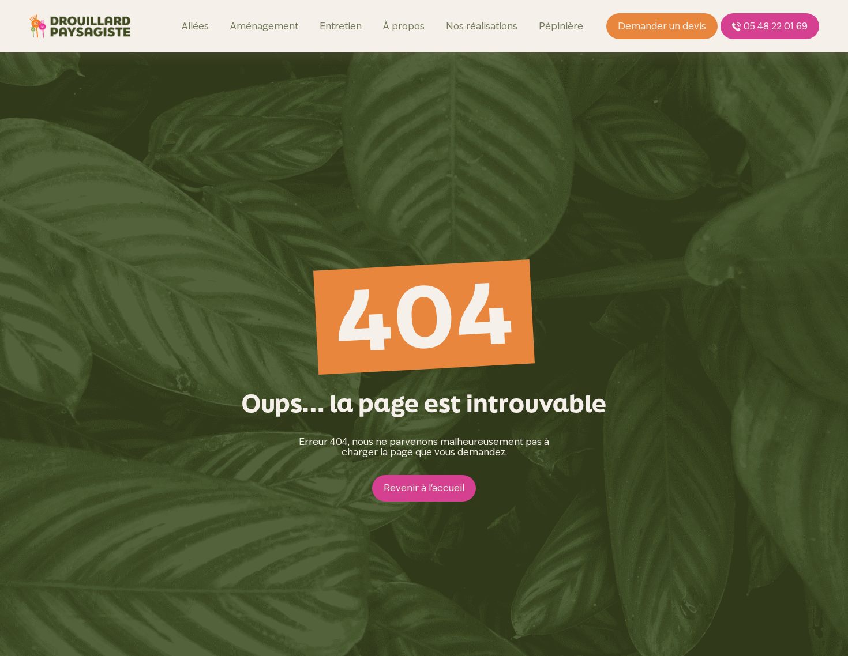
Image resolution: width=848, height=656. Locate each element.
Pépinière (561, 26)
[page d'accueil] (80, 26)
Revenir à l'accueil (424, 488)
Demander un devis (662, 26)
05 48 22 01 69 (776, 26)
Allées (195, 26)
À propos (404, 26)
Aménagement (264, 26)
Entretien (341, 26)
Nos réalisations (481, 26)
